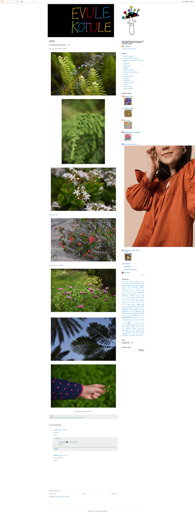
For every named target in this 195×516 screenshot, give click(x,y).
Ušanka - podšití (127, 86)
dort (134, 290)
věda (142, 328)
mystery (133, 304)
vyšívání (128, 332)
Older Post (114, 493)
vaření (134, 328)
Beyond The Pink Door (130, 269)
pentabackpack (134, 310)
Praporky (125, 74)
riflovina (126, 321)
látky (137, 301)
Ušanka (125, 84)
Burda (137, 285)
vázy (139, 328)
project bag (141, 315)
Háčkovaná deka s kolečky (130, 58)
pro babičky (76, 417)
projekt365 (126, 317)
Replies (58, 438)
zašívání (130, 333)
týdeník (142, 325)
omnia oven (138, 308)
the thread (127, 272)
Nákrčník (125, 68)
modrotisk (137, 302)
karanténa (138, 297)
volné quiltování (136, 330)
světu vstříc (135, 325)
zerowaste (137, 335)
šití (129, 323)
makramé (124, 302)
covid (143, 288)
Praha (142, 313)
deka (127, 290)
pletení (138, 311)
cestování (55, 417)
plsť (141, 311)
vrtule (143, 330)
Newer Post (52, 493)
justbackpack (125, 295)
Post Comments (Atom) (62, 496)
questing (124, 319)
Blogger (105, 511)
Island (139, 294)
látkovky (133, 301)
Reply (55, 435)
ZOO (141, 335)
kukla (140, 299)
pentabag (142, 309)
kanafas (124, 297)
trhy (139, 325)
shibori (125, 323)
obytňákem (132, 308)
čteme (123, 290)
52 (125, 281)
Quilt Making (127, 266)
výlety (123, 332)
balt (123, 283)
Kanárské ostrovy (63, 417)
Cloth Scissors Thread (130, 144)
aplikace (136, 281)
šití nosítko (134, 323)
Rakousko (131, 319)
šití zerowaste (140, 323)
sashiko (142, 321)
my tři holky (126, 304)
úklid (123, 326)
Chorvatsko (138, 288)
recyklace (141, 319)
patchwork (125, 310)
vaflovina (142, 326)
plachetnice (125, 311)
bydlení (142, 285)
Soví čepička (126, 80)
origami (142, 308)
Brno (133, 285)
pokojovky (70, 417)
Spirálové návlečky (128, 82)
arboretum (141, 281)
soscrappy (127, 120)
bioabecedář (127, 285)
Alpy (127, 281)
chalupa (141, 287)
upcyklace (127, 326)
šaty (123, 323)
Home (83, 493)
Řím (130, 321)
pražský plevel (125, 315)
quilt (128, 319)
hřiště (130, 294)
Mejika (56, 455)
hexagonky (124, 294)
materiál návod (131, 302)
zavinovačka (141, 333)
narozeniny (124, 306)
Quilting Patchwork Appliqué (132, 132)
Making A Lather (128, 96)
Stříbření (129, 325)
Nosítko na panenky (128, 70)
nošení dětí (136, 306)
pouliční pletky (136, 313)
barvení (126, 283)
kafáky (137, 295)
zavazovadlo (135, 333)
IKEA (134, 294)
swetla (56, 430)
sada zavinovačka (135, 321)
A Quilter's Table (128, 108)
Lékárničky (126, 63)
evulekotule (62, 442)
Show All (142, 274)
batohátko (131, 283)
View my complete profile (129, 49)
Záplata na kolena (128, 88)
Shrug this (126, 78)
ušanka (132, 326)
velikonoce (125, 330)
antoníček (131, 281)
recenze (137, 319)
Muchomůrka (127, 66)
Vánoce (128, 328)
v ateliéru (137, 326)
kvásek (128, 301)
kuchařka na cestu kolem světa (130, 299)
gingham (134, 292)
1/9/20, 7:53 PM (62, 430)
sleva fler (124, 325)
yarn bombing (140, 332)
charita (123, 288)
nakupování (140, 304)
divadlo (131, 290)
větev (130, 330)
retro (123, 321)
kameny (142, 295)
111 (123, 281)
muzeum (142, 302)
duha (137, 290)
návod (129, 306)
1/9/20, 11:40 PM (73, 442)
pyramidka (134, 317)
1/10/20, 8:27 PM (62, 455)
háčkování (141, 292)
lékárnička (141, 301)
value (123, 328)
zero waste (131, 335)
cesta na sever (126, 287)
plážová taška (132, 311)
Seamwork (127, 263)
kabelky (132, 295)
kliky (143, 297)
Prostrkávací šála (128, 76)
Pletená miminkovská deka (130, 72)
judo (143, 294)
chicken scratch (130, 288)
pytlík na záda (140, 317)
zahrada (82, 417)
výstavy (133, 332)
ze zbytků (125, 335)
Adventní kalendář (128, 56)
